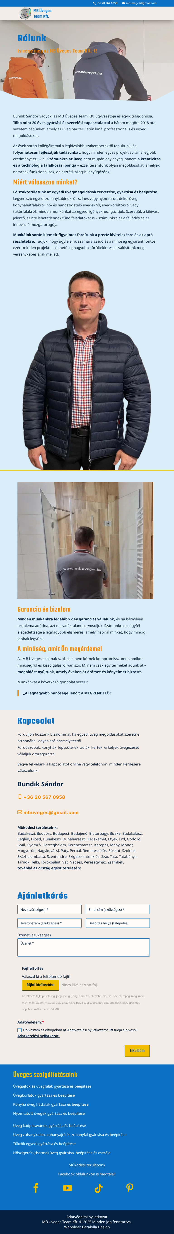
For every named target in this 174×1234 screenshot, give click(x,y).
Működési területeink (87, 1164)
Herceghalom (54, 844)
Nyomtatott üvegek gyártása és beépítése (49, 1113)
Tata (113, 856)
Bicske (115, 833)
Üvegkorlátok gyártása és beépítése (44, 1095)
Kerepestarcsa (80, 844)
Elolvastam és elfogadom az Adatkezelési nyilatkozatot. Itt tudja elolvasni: (77, 1033)
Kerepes (101, 844)
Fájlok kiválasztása (40, 985)
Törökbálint (50, 862)
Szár (104, 856)
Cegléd (23, 839)
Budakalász (132, 833)
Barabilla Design (96, 1226)
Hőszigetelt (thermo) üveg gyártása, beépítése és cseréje (61, 1152)
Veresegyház (95, 862)
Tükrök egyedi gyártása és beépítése (44, 1143)
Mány (114, 844)
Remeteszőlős (95, 850)
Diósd (36, 839)
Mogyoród (26, 850)
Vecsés (76, 862)
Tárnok (23, 862)
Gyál (21, 844)
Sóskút (114, 850)
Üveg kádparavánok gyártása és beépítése (49, 1125)
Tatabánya (128, 856)
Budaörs (43, 833)
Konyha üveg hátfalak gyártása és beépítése (51, 1104)
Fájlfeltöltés (32, 968)
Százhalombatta (31, 856)
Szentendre (57, 856)
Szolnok (129, 850)
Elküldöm (137, 1050)
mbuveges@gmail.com (51, 812)
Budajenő (79, 833)
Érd (122, 839)
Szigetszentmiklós (83, 856)
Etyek (112, 839)
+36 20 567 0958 (106, 3)
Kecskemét (96, 839)
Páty (64, 850)
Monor (126, 844)
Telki (35, 862)
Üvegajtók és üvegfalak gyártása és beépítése (52, 1086)
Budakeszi (26, 833)
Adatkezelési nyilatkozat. (38, 1035)
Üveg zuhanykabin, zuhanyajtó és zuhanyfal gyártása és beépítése (69, 1134)
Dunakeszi (52, 839)
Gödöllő (133, 839)
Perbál (75, 850)
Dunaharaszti (74, 839)
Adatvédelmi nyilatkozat (86, 1216)
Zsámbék (115, 862)
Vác (65, 862)
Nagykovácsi (48, 850)
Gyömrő (34, 844)
